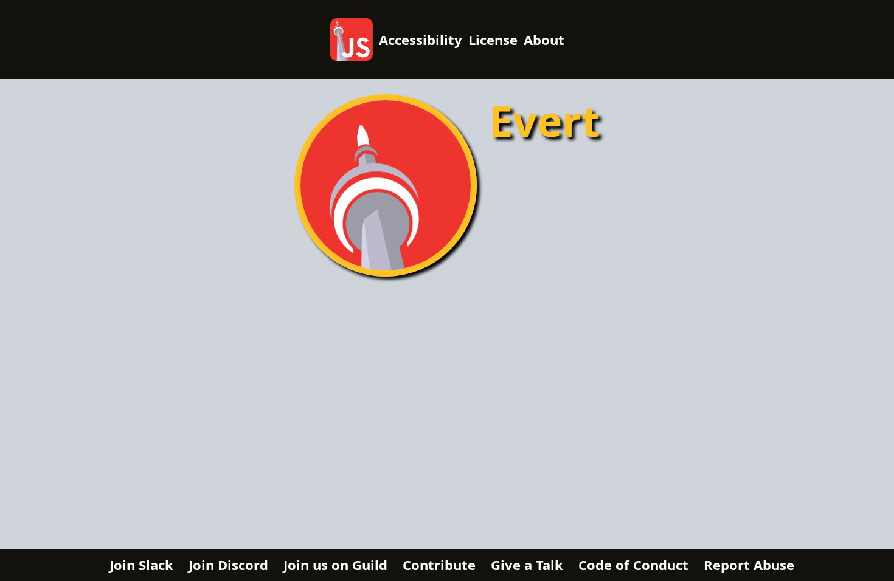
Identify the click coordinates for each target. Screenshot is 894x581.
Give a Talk (527, 564)
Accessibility (420, 39)
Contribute (439, 564)
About (544, 39)
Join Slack (141, 564)
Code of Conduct (633, 564)
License (493, 39)
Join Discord (228, 564)
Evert (544, 120)
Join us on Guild (335, 564)
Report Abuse (749, 564)
